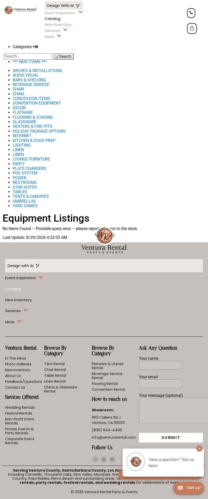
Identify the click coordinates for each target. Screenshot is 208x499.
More (49, 36)
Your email (148, 377)
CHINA (18, 94)
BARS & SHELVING (29, 80)
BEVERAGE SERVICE (31, 84)
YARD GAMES (25, 205)
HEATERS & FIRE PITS (32, 126)
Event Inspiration (60, 12)
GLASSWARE (24, 121)
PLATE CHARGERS (29, 168)
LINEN (18, 149)
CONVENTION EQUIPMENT (37, 103)
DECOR (19, 107)
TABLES (20, 191)
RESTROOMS (25, 182)
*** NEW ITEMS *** (30, 61)
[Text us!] (188, 489)
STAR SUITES (25, 187)
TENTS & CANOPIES (31, 196)
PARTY (19, 164)
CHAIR (18, 89)
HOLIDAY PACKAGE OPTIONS (39, 131)
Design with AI (61, 5)
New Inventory (58, 24)
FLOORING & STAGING (33, 117)
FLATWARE (23, 112)
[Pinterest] (103, 459)
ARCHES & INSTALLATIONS (37, 70)
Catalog (52, 18)
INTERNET (22, 135)
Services (52, 30)
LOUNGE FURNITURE (31, 159)
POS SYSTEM (25, 173)
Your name (148, 358)
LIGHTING (22, 145)
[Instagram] (95, 459)
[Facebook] (112, 459)
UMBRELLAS (24, 201)
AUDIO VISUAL (26, 75)
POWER (19, 177)
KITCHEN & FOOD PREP (34, 140)
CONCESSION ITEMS (31, 98)
